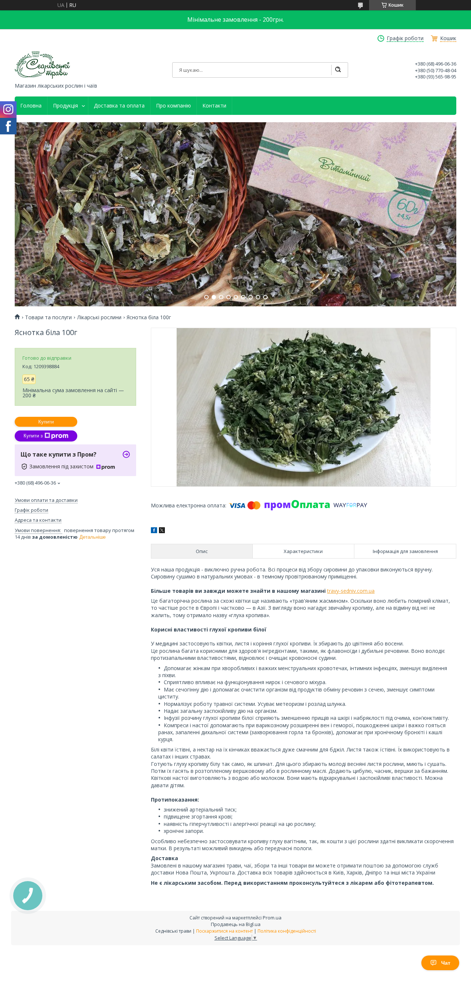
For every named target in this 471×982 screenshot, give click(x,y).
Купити (46, 422)
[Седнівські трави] (42, 65)
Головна (31, 105)
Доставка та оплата (119, 105)
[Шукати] (337, 70)
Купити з (33, 436)
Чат (445, 963)
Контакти (214, 105)
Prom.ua (272, 917)
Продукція (65, 105)
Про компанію (173, 105)
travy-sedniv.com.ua (351, 590)
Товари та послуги (48, 317)
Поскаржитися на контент (224, 931)
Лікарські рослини (99, 317)
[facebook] (154, 531)
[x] (162, 531)
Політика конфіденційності (287, 931)
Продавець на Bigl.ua (236, 924)
